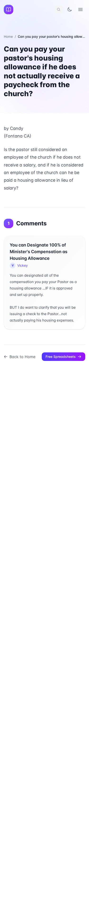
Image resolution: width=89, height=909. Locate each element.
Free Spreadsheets (61, 357)
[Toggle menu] (80, 9)
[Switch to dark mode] (69, 9)
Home (8, 36)
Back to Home (22, 356)
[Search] (58, 9)
